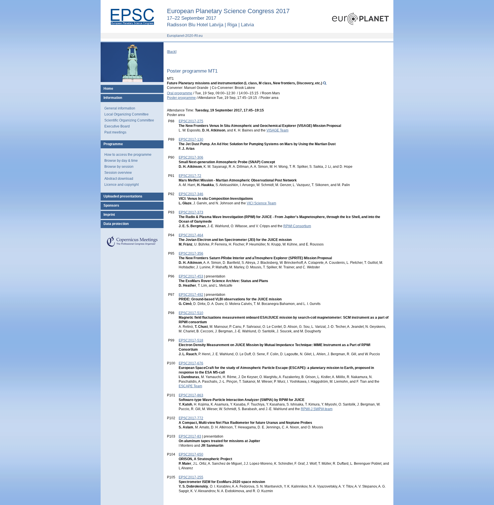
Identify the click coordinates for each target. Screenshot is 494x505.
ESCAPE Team (190, 386)
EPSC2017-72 (190, 176)
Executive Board (117, 126)
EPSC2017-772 (191, 418)
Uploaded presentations (122, 196)
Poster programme (181, 98)
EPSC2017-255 (191, 477)
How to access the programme (128, 155)
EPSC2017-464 (191, 235)
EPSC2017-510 (191, 313)
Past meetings (115, 132)
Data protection (116, 224)
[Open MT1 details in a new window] (324, 83)
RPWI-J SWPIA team (316, 409)
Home (108, 89)
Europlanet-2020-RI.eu (185, 36)
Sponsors (111, 205)
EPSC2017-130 (191, 139)
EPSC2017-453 (191, 276)
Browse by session (119, 167)
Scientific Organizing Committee (129, 120)
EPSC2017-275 (191, 121)
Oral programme (179, 93)
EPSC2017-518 (191, 340)
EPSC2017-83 (190, 436)
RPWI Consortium (297, 226)
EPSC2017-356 (191, 253)
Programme (113, 144)
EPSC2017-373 (191, 212)
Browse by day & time (121, 161)
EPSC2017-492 (191, 295)
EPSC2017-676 (191, 363)
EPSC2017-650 (191, 454)
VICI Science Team (261, 203)
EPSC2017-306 (191, 157)
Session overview (118, 173)
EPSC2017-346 (191, 194)
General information (119, 108)
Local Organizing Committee (126, 114)
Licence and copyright (121, 185)
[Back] (171, 52)
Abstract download (118, 179)
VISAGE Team (277, 130)
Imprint (109, 215)
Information (112, 98)
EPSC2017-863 (191, 395)
